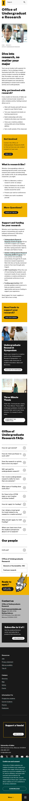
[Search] (24, 2)
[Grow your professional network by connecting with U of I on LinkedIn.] (17, 757)
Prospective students (8, 698)
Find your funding (11, 317)
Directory (5, 678)
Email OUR (8, 154)
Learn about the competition (10, 420)
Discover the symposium (13, 369)
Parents (4, 705)
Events (4, 688)
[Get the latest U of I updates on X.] (7, 757)
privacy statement (10, 783)
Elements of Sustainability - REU (14, 566)
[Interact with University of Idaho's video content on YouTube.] (22, 757)
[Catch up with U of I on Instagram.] (12, 757)
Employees (5, 708)
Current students (7, 702)
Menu (10, 797)
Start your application (7, 589)
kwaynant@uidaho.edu (13, 609)
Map (3, 682)
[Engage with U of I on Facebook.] (2, 757)
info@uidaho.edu (6, 752)
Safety (4, 685)
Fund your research (9, 570)
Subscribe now (18, 638)
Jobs (3, 659)
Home (3, 45)
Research (8, 45)
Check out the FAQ (11, 212)
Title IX (4, 668)
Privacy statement (7, 662)
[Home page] (3, 3)
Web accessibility (7, 665)
